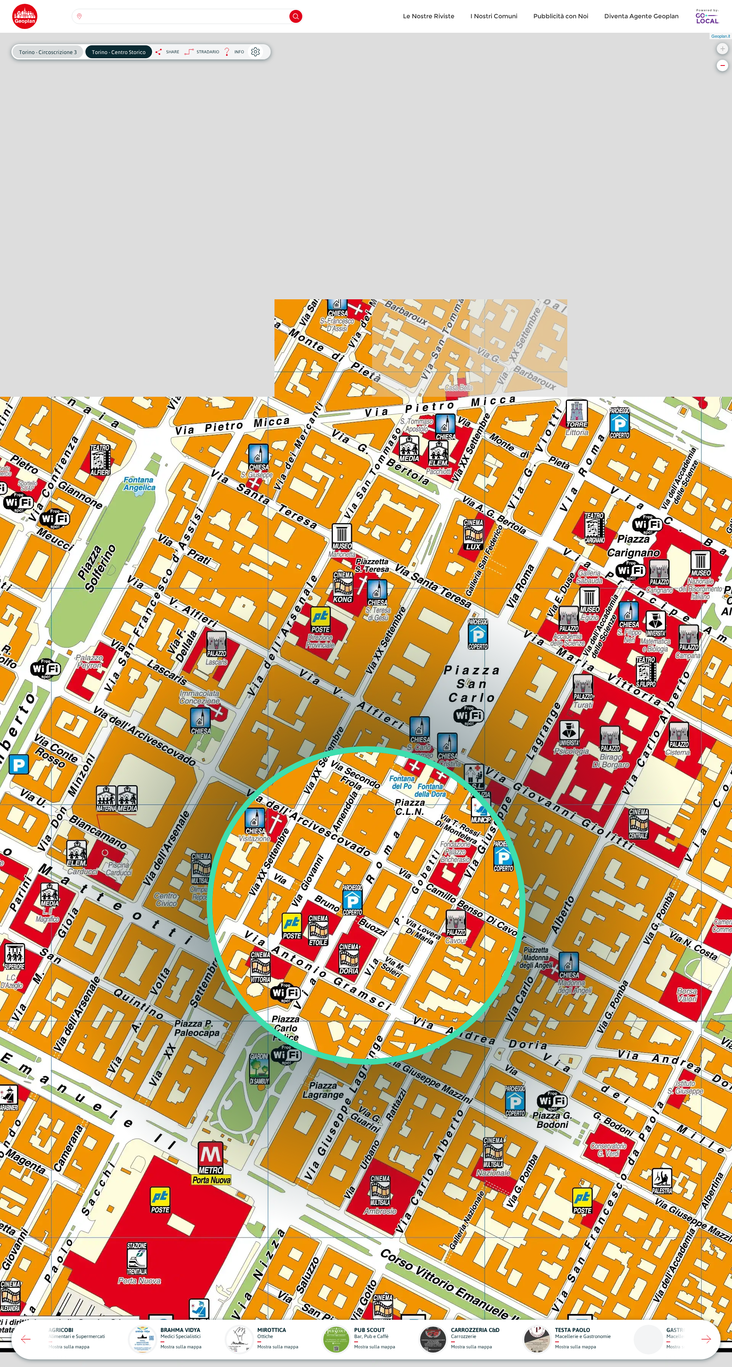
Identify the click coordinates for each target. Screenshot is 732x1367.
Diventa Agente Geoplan (641, 16)
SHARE (172, 52)
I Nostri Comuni (493, 16)
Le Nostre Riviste (428, 16)
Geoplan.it (720, 36)
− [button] (722, 65)
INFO (231, 53)
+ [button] (722, 48)
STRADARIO (208, 52)
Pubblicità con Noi (560, 16)
